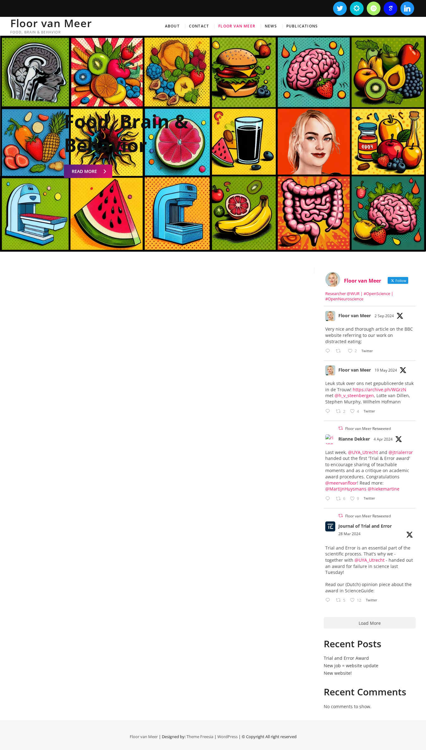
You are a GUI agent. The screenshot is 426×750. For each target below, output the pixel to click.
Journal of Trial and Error (365, 526)
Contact (199, 26)
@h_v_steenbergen (354, 395)
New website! (338, 673)
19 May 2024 (386, 370)
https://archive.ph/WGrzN (379, 389)
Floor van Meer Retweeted (368, 428)
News (271, 26)
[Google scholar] (390, 8)
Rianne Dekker (354, 439)
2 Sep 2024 (384, 315)
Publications (302, 26)
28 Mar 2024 (349, 533)
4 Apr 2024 (383, 439)
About (172, 26)
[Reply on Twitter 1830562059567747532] (329, 351)
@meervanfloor (341, 483)
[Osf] (356, 8)
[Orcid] (373, 8)
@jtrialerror (401, 452)
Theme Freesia (199, 736)
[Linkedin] (407, 8)
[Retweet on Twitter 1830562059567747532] (340, 351)
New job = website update (351, 666)
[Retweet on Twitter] (340, 428)
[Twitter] (340, 8)
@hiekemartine (383, 489)
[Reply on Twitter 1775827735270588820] (329, 499)
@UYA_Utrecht (363, 452)
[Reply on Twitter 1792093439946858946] (329, 411)
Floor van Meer (51, 23)
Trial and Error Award (346, 658)
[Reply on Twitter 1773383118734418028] (329, 600)
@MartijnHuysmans (345, 489)
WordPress (227, 736)
